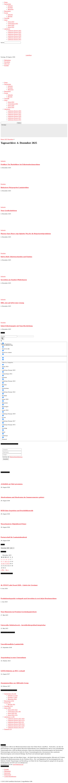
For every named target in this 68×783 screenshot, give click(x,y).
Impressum (7, 773)
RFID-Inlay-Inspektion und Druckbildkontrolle (17, 510)
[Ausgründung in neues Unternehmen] (5, 654)
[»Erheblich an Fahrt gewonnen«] (5, 480)
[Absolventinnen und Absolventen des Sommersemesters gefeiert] (5, 494)
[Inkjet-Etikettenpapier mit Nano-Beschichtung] (15, 320)
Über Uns (7, 63)
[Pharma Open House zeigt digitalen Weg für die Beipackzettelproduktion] (15, 228)
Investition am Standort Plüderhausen (14, 280)
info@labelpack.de (18, 764)
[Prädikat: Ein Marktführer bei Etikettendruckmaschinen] (15, 159)
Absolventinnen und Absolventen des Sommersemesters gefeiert (22, 497)
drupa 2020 (11, 25)
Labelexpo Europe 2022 (14, 34)
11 (7, 561)
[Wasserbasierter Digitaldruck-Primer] (5, 520)
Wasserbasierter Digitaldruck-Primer (13, 524)
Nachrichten (7, 4)
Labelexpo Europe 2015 (14, 39)
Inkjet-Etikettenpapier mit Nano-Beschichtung (17, 326)
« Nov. (2, 570)
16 (3, 563)
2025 (5, 139)
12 (8, 561)
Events (6, 13)
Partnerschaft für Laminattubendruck (14, 537)
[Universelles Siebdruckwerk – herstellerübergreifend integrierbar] (5, 621)
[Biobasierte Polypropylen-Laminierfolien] (15, 182)
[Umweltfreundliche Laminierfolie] (5, 641)
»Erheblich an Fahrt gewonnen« (12, 484)
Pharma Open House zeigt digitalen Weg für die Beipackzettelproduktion (26, 233)
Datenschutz (7, 774)
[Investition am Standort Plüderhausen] (15, 274)
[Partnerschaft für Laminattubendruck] (5, 534)
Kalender (10, 14)
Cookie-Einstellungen (10, 776)
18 (7, 563)
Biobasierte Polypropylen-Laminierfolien (15, 187)
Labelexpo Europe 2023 (14, 32)
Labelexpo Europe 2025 (14, 30)
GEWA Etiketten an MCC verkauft (13, 671)
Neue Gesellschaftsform (9, 210)
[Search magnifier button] (2, 338)
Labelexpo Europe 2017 (14, 37)
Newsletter (7, 62)
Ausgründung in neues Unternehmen (13, 657)
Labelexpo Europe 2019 (14, 36)
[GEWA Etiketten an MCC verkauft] (5, 667)
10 (5, 561)
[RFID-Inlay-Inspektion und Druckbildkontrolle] (5, 507)
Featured (7, 729)
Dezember (10, 139)
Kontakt (6, 65)
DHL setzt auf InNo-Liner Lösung (12, 303)
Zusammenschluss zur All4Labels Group (15, 683)
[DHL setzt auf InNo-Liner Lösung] (15, 297)
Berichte (10, 16)
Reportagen (7, 11)
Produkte (10, 7)
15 (1, 563)
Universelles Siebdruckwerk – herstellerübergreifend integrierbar (23, 625)
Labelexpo (7, 29)
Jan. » (7, 570)
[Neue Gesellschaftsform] (15, 205)
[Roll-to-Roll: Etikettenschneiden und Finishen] (15, 251)
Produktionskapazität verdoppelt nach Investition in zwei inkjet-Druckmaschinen (28, 598)
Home (6, 2)
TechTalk (6, 18)
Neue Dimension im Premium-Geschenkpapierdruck (19, 612)
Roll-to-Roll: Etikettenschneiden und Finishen (16, 257)
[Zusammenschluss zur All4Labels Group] (5, 679)
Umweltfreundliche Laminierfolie (12, 644)
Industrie (10, 5)
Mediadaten (7, 60)
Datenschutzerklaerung (16, 457)
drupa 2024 (11, 21)
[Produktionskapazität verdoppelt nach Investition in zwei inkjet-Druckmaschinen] (5, 595)
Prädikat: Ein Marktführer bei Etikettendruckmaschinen (20, 164)
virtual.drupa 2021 (13, 23)
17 (5, 563)
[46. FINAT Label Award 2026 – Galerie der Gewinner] (5, 582)
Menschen (10, 9)
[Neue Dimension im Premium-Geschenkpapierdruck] (5, 608)
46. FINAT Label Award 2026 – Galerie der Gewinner (19, 585)
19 (8, 563)
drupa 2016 (11, 27)
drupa (5, 20)
